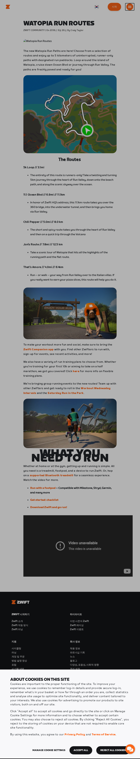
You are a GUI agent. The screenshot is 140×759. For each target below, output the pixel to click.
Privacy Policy (75, 734)
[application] (130, 749)
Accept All (81, 750)
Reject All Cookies (113, 750)
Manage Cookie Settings (48, 750)
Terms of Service (104, 734)
